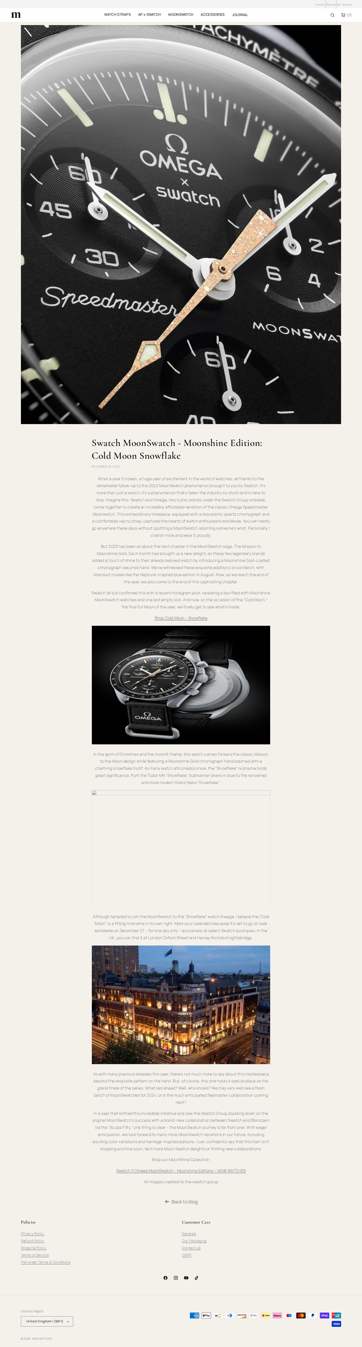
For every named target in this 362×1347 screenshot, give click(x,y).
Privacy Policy (32, 1233)
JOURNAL (240, 14)
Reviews (189, 1233)
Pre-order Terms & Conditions (46, 1262)
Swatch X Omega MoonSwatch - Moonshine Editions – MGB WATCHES (181, 1170)
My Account (344, 4)
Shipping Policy (33, 1247)
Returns (331, 4)
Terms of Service (35, 1255)
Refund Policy (32, 1240)
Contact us (191, 1247)
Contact (320, 4)
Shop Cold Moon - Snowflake (181, 618)
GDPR (186, 1255)
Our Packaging (194, 1240)
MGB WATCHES (42, 1338)
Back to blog (184, 1202)
